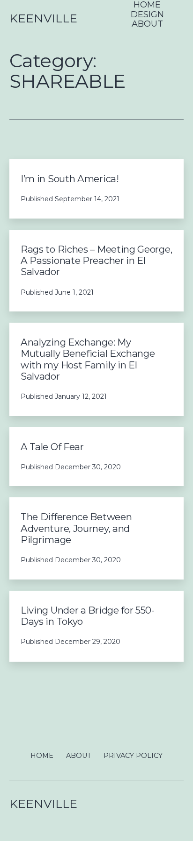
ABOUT (147, 24)
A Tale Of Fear (52, 446)
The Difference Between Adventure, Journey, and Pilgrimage (76, 528)
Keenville (43, 18)
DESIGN (147, 15)
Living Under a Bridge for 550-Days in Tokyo (88, 615)
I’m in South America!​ (71, 178)
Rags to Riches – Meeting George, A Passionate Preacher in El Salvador (96, 260)
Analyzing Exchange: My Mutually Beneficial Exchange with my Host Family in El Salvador (88, 359)
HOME (147, 5)
